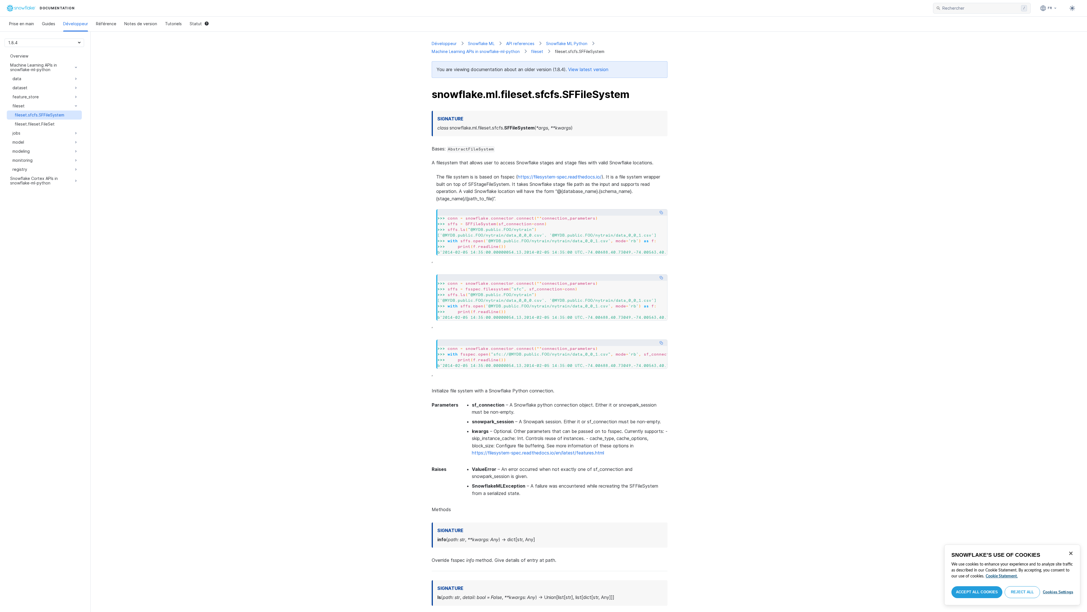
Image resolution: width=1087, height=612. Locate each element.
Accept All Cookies (977, 592)
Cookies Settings (1058, 592)
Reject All (1022, 592)
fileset (537, 51)
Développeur (75, 23)
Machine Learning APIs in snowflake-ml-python (476, 51)
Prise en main (21, 23)
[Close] (1071, 553)
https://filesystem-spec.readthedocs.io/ (560, 177)
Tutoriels (173, 23)
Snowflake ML (481, 43)
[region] (1012, 575)
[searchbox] (980, 8)
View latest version (588, 69)
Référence (106, 23)
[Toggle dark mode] (1072, 8)
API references (520, 43)
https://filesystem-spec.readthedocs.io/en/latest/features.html (538, 453)
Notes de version (140, 23)
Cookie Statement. (1002, 576)
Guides (48, 23)
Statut (196, 23)
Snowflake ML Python (566, 43)
